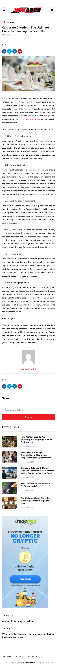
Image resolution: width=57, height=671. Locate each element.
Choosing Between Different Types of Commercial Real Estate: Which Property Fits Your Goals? (37, 471)
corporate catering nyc (30, 119)
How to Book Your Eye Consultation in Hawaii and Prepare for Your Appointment (36, 455)
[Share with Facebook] (4, 51)
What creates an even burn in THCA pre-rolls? (36, 485)
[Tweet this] (9, 51)
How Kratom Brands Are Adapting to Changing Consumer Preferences (37, 439)
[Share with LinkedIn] (14, 51)
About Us (19, 656)
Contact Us (7, 656)
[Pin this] (19, 51)
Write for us (33, 656)
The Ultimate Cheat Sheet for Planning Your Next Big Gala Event (35, 501)
